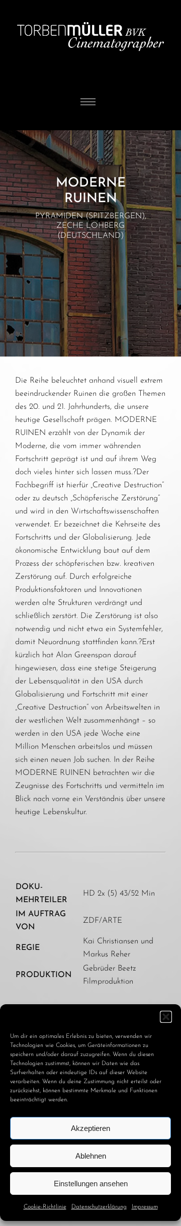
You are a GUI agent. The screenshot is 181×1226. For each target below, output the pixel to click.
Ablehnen (90, 1156)
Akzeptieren (90, 1128)
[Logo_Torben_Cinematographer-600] (90, 4)
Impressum (145, 1207)
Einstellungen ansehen (91, 1183)
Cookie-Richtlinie (45, 1207)
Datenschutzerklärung (99, 1207)
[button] (166, 1017)
